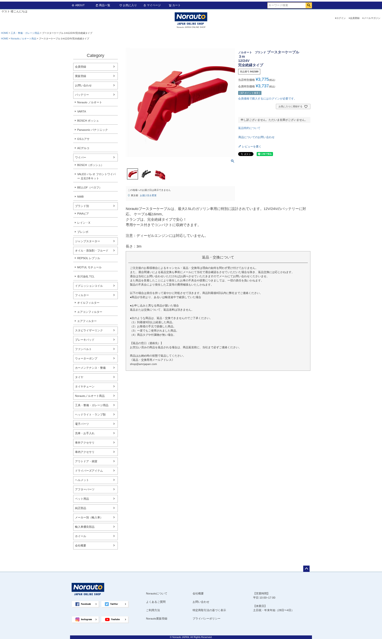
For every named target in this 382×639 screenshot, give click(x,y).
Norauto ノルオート (89, 102)
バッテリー (82, 94)
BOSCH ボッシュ (88, 120)
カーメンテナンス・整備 (90, 367)
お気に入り (130, 5)
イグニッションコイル (89, 285)
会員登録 (355, 18)
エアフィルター (87, 321)
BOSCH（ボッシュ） (90, 165)
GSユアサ (83, 138)
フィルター (82, 295)
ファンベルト (83, 349)
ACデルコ (83, 148)
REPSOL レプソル (88, 258)
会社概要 (80, 545)
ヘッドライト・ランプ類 (90, 414)
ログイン (341, 18)
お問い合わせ (83, 85)
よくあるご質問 (156, 601)
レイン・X (83, 222)
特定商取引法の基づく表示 (209, 610)
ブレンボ (82, 231)
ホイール (80, 536)
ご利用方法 (153, 610)
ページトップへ (306, 569)
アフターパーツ (85, 489)
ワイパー (80, 157)
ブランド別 (82, 206)
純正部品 (80, 508)
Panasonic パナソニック (92, 129)
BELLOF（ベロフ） (89, 187)
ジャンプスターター (87, 241)
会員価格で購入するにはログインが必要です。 (267, 98)
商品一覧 (104, 5)
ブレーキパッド (85, 339)
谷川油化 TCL (86, 276)
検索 (309, 5)
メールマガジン (372, 18)
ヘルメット (82, 480)
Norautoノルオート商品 (23, 38)
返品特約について (249, 128)
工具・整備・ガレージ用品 (25, 33)
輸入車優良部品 (85, 526)
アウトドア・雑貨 (86, 461)
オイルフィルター (88, 302)
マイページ (154, 5)
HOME (4, 33)
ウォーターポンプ (86, 358)
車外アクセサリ (85, 442)
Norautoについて (156, 593)
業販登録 (80, 76)
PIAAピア (83, 213)
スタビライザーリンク (89, 330)
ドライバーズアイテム (89, 470)
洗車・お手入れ (85, 433)
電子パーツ (82, 423)
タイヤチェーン (85, 386)
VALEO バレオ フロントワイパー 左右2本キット (96, 176)
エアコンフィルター (89, 311)
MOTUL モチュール (89, 267)
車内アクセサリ (85, 452)
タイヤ (79, 377)
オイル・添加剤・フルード (91, 250)
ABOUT (80, 5)
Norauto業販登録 (156, 618)
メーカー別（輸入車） (89, 517)
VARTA (81, 111)
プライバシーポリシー (206, 618)
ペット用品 (82, 498)
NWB (80, 196)
